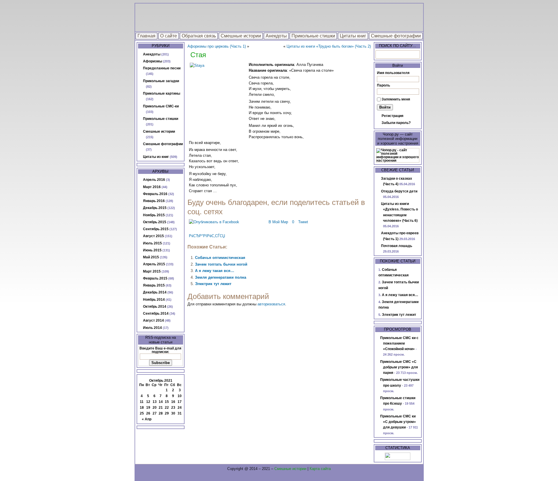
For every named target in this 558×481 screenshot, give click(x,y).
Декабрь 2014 (155, 292)
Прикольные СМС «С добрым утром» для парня (399, 367)
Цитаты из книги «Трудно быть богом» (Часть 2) (329, 46)
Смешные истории (241, 35)
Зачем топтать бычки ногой (221, 264)
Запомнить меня (396, 99)
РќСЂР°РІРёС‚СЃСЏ (207, 236)
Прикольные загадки (161, 81)
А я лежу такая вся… (214, 271)
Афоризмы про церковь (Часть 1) (216, 46)
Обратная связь (199, 35)
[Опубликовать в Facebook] (214, 222)
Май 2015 (151, 257)
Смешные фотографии (396, 35)
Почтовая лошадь (396, 246)
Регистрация (392, 116)
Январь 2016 (154, 201)
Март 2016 (152, 187)
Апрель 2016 (154, 180)
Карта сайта (320, 468)
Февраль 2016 (155, 194)
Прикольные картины (161, 93)
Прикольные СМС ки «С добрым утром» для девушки (398, 422)
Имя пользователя (393, 73)
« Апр (146, 419)
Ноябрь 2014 (154, 300)
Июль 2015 (152, 243)
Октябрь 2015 (154, 222)
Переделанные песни (161, 68)
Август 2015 (153, 236)
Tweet (303, 222)
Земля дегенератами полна (220, 277)
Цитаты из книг (156, 157)
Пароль (383, 85)
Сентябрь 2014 (156, 313)
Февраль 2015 (155, 278)
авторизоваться (271, 304)
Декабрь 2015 (155, 208)
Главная (146, 35)
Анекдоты (276, 35)
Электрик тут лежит (213, 284)
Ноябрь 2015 (154, 215)
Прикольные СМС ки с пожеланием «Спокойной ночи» (399, 343)
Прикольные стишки (313, 35)
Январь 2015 (154, 285)
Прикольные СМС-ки (161, 106)
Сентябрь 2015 (156, 229)
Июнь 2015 (152, 250)
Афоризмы (152, 61)
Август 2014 (153, 320)
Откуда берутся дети (399, 191)
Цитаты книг (353, 35)
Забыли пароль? (396, 123)
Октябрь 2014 (154, 307)
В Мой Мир (278, 222)
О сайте (168, 35)
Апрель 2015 (154, 264)
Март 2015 (152, 271)
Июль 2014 (152, 328)
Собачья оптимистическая (220, 257)
